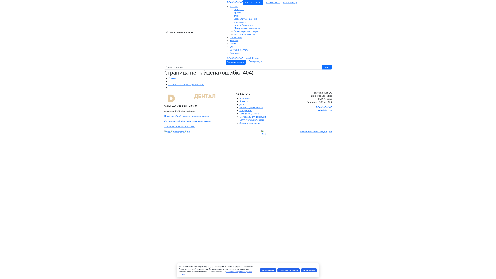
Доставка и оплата (239, 49)
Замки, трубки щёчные (245, 18)
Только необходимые (289, 270)
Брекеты (238, 12)
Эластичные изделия (244, 34)
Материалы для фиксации (247, 28)
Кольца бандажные (244, 25)
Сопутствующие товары (246, 31)
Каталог (234, 6)
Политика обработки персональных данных (186, 116)
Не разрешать (309, 270)
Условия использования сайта (179, 126)
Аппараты (239, 9)
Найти (327, 67)
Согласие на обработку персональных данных (187, 121)
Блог (232, 46)
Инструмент (240, 22)
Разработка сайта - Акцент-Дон (316, 131)
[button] (290, 2)
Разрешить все (268, 270)
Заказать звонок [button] (253, 2)
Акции (233, 43)
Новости (234, 40)
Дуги (236, 15)
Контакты (234, 53)
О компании (236, 37)
